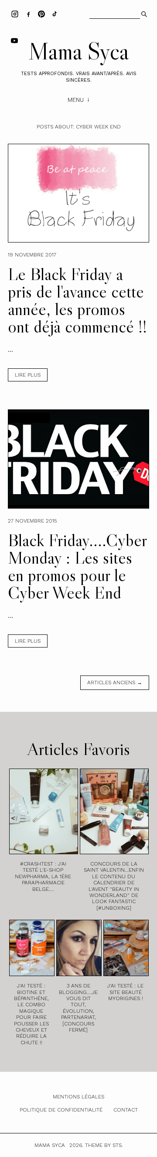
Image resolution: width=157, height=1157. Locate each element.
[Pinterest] (41, 13)
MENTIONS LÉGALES (78, 1097)
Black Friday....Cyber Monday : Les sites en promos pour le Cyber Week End (77, 566)
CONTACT (125, 1110)
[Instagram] (15, 13)
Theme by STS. (104, 1145)
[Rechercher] (143, 13)
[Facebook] (28, 13)
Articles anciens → (114, 682)
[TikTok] (54, 13)
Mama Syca (78, 51)
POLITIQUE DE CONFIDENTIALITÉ (61, 1110)
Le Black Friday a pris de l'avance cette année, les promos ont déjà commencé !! (77, 300)
